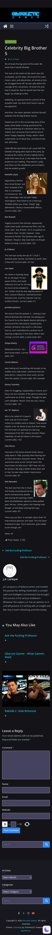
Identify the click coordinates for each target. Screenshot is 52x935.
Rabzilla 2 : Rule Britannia (20, 711)
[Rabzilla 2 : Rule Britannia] (26, 672)
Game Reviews (10, 42)
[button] (47, 930)
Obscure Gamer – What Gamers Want (24, 655)
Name (5, 784)
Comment (8, 747)
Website (6, 809)
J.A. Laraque (14, 59)
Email (5, 796)
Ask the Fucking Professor (18, 550)
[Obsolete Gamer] (5, 26)
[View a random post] (46, 26)
